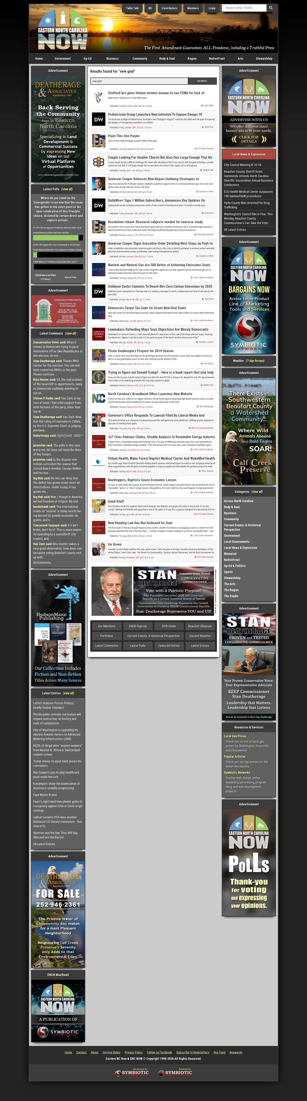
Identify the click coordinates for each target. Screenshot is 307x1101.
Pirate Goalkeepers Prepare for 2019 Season (141, 351)
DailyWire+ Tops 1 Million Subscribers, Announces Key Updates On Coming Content (156, 202)
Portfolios (106, 636)
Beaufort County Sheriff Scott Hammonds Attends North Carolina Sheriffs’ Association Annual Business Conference (248, 178)
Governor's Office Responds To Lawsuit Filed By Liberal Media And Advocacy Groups (156, 417)
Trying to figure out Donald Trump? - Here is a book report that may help (161, 372)
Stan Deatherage (206, 406)
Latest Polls (138, 646)
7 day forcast (255, 361)
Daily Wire (209, 127)
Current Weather (200, 636)
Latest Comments (106, 646)
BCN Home (169, 626)
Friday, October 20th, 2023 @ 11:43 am (135, 127)
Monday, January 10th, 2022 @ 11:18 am (136, 256)
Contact (81, 1052)
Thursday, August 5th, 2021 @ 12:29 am (135, 278)
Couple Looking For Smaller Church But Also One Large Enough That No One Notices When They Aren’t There (160, 159)
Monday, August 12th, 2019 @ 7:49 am (135, 364)
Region (192, 58)
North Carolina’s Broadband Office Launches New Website (150, 394)
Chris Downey (207, 471)
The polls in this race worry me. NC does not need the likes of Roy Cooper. (57, 449)
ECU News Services (205, 148)
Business (112, 58)
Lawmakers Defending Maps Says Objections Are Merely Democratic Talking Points (158, 331)
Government (63, 58)
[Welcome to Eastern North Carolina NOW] (63, 28)
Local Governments (237, 541)
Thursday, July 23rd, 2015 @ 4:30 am (134, 428)
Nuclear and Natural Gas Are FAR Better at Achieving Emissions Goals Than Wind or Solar (159, 267)
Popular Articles (235, 756)
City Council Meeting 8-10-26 (242, 165)
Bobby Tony (208, 385)
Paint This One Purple (124, 136)
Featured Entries (169, 646)
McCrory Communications (202, 428)
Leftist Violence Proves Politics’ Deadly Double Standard (53, 705)
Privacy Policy (134, 1052)
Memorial (230, 554)
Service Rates (111, 1052)
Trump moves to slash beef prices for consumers (57, 763)
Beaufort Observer (200, 626)
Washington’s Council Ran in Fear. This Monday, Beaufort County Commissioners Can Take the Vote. (248, 218)
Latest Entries (200, 646)
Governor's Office (206, 191)
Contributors (169, 8)
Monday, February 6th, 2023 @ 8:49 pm (135, 192)
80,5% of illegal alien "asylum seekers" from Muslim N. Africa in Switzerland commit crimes (57, 750)
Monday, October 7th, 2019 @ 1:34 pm (135, 342)
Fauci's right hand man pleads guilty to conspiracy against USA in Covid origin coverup (57, 806)
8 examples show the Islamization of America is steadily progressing (56, 786)
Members (193, 8)
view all (67, 189)
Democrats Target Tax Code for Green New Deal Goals (147, 308)
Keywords (236, 1052)
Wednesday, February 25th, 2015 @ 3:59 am (137, 493)
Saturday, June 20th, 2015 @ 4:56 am (134, 450)
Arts (240, 58)
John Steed (208, 105)
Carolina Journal (206, 342)
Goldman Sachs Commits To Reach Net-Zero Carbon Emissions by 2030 (160, 286)
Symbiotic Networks (237, 772)
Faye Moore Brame (45, 795)
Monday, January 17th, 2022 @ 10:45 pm (136, 235)
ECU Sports (208, 363)
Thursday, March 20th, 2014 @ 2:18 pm (135, 536)
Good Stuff (116, 501)
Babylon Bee (208, 170)
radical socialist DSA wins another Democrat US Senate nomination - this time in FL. (57, 821)
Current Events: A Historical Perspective (154, 636)
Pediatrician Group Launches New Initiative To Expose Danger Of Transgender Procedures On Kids (155, 116)
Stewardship (264, 58)
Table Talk (132, 8)
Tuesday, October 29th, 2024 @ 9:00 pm (135, 106)
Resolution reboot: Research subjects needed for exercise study (155, 222)
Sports (228, 572)
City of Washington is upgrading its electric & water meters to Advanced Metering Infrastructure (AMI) (56, 734)
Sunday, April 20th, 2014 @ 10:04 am (134, 514)
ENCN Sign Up (138, 626)
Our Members (106, 626)
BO (150, 8)
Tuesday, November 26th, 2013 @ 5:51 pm (136, 557)
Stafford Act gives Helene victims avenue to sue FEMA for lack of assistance (156, 95)
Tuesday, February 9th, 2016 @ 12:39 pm (136, 407)
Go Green (115, 544)
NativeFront (217, 58)
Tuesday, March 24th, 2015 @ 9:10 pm (135, 471)
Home (39, 58)
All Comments (42, 562)
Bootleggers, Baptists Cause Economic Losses (142, 480)
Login (212, 8)
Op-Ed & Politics (235, 566)
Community (140, 58)
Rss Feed (219, 1052)
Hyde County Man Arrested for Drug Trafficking (247, 205)
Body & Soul (167, 58)
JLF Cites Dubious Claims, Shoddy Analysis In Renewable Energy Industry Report (161, 439)
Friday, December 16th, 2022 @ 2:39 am (135, 213)
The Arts (229, 584)
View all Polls (70, 277)
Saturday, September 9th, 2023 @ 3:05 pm (136, 149)
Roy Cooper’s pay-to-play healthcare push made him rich (56, 775)
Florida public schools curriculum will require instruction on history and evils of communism (57, 718)
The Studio (231, 596)
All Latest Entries (44, 844)
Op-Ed (87, 58)
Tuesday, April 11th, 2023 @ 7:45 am (134, 170)
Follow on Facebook (159, 1052)
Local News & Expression (240, 548)
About (94, 1052)
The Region (231, 590)
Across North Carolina (238, 501)
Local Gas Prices (235, 736)
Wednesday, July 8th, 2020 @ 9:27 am (135, 321)
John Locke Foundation (203, 277)
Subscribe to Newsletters (192, 1052)
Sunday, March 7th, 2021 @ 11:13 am (134, 299)
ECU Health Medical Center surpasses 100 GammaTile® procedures (248, 194)
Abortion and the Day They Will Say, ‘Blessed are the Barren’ (55, 835)
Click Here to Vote (45, 275)
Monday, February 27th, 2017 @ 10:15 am (136, 385)
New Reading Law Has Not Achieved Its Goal (140, 523)
